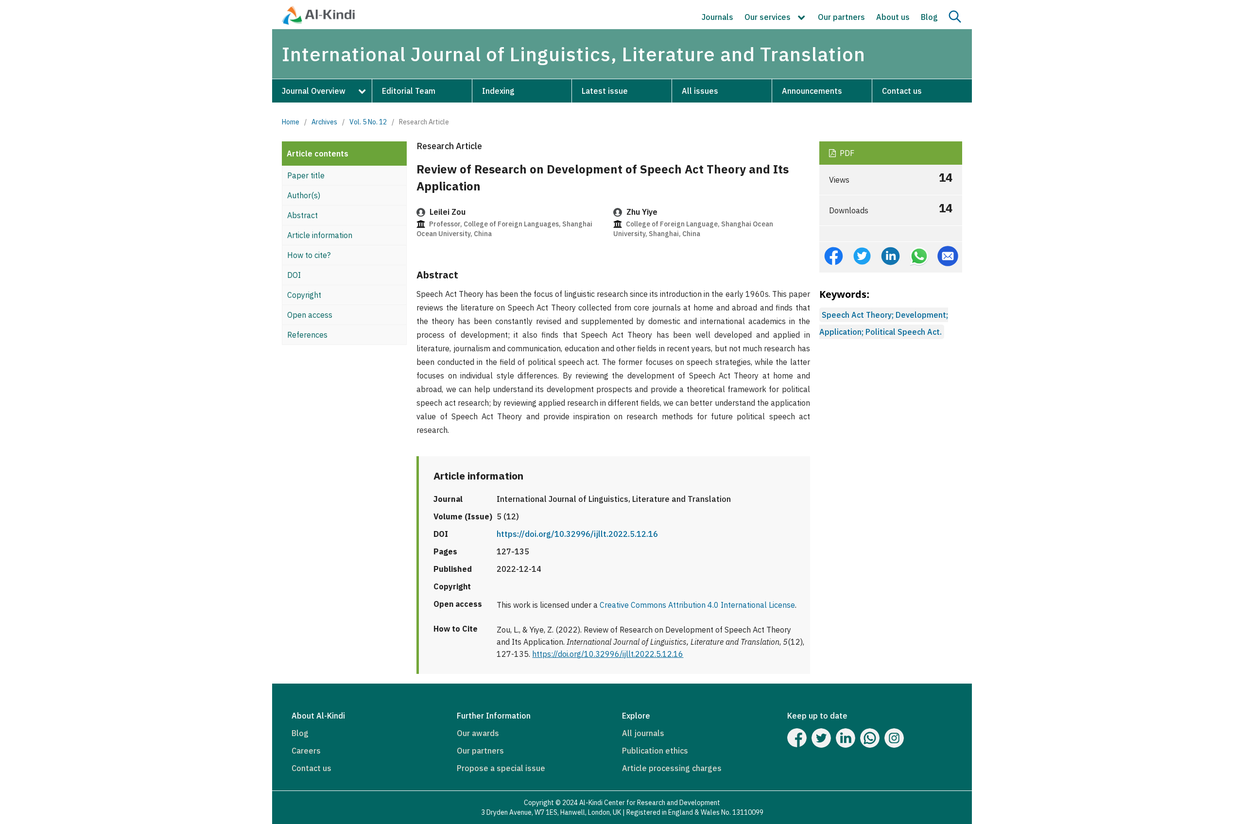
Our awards (478, 733)
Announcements (812, 91)
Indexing (498, 91)
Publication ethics (655, 750)
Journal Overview (314, 91)
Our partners (841, 17)
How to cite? (308, 255)
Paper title (306, 175)
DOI (294, 275)
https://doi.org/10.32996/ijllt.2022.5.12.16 (577, 534)
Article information (319, 235)
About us (893, 17)
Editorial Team (408, 91)
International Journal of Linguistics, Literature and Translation (573, 54)
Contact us (902, 91)
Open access (309, 315)
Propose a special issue (501, 768)
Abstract (302, 215)
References (307, 335)
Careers (306, 750)
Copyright (304, 295)
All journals (643, 733)
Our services (768, 17)
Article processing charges (672, 768)
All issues (700, 91)
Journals (717, 17)
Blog (929, 17)
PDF (846, 153)
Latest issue (605, 91)
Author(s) (303, 195)
